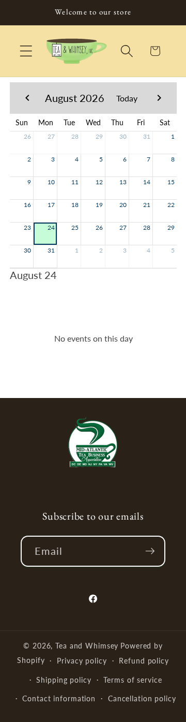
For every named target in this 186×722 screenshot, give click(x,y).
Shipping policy (63, 679)
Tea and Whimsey (86, 645)
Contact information (59, 698)
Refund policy (143, 660)
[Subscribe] (150, 551)
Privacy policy (81, 660)
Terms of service (132, 679)
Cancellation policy (142, 698)
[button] (26, 51)
